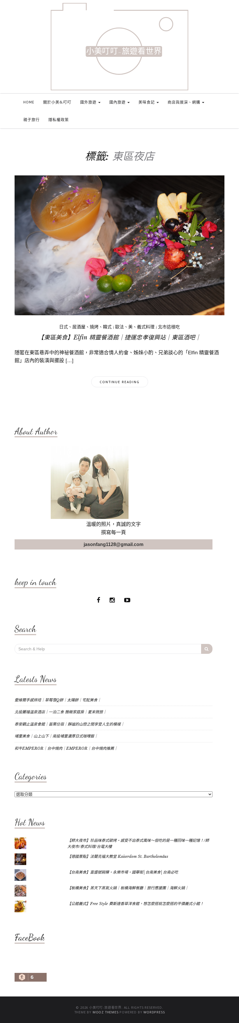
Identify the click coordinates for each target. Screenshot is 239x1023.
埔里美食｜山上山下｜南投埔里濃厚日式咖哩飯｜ (56, 736)
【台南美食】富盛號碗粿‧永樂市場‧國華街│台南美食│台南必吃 (122, 872)
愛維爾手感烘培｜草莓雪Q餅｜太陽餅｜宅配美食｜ (58, 700)
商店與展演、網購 (184, 102)
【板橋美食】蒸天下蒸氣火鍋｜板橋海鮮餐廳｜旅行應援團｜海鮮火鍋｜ (128, 887)
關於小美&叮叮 (57, 102)
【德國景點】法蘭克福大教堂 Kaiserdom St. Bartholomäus (117, 856)
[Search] (206, 649)
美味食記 (147, 102)
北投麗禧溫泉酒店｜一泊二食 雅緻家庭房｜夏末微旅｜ (61, 711)
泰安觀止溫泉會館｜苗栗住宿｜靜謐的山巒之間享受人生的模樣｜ (69, 724)
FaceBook (30, 937)
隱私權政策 (58, 119)
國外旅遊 (89, 102)
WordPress (154, 1012)
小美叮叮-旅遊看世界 (123, 51)
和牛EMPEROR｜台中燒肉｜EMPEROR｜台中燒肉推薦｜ (66, 748)
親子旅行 (31, 119)
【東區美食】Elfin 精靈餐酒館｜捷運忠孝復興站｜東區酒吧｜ (119, 337)
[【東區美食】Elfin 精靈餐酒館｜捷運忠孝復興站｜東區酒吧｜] (119, 245)
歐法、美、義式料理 (134, 327)
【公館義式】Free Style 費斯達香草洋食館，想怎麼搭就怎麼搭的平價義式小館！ (135, 903)
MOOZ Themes (106, 1012)
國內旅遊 (118, 102)
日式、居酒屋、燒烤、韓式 (85, 327)
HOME (28, 102)
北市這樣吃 (169, 327)
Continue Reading (120, 382)
